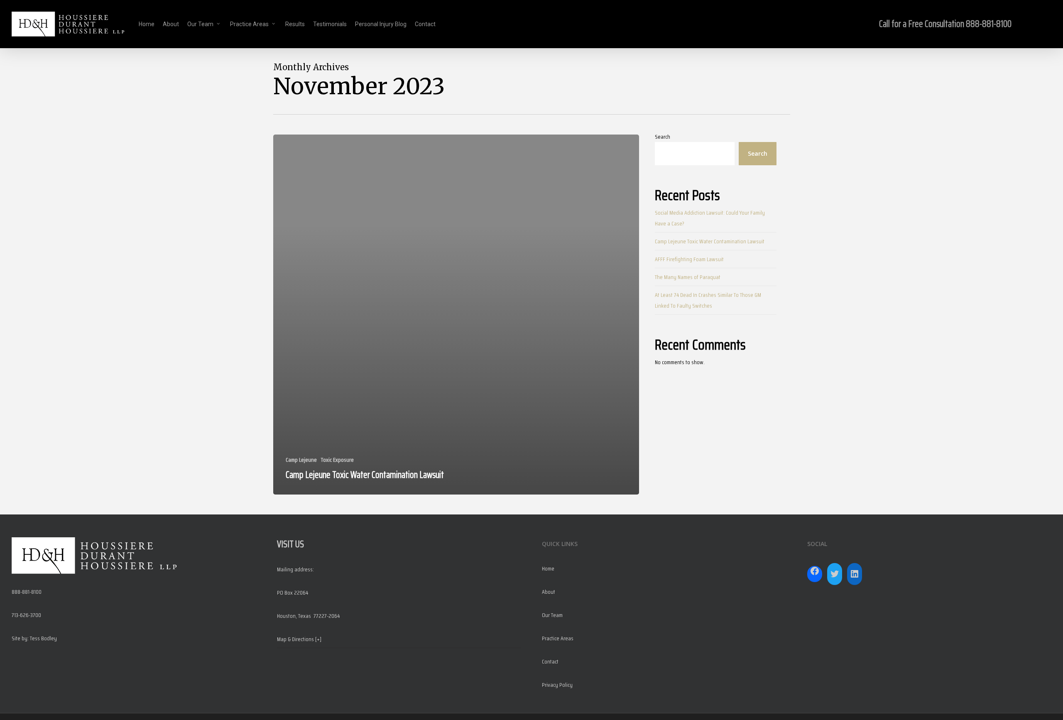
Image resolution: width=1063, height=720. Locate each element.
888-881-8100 (989, 24)
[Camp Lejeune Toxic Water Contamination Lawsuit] (456, 315)
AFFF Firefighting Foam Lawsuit (689, 259)
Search (662, 136)
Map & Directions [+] (299, 639)
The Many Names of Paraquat (687, 277)
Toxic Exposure (337, 460)
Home (548, 568)
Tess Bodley (43, 638)
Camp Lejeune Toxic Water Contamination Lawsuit (709, 241)
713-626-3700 (26, 615)
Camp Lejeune (301, 460)
